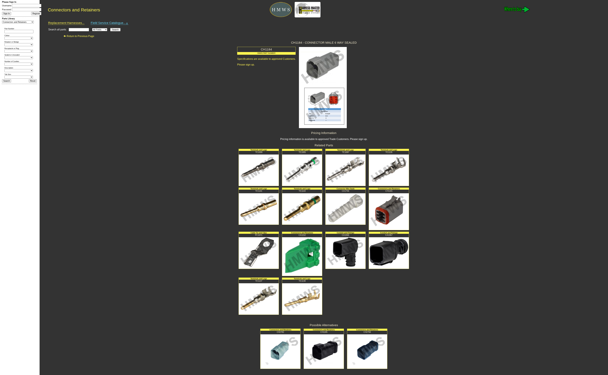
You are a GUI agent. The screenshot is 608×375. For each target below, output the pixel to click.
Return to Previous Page (80, 36)
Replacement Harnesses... (66, 23)
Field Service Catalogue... (108, 23)
